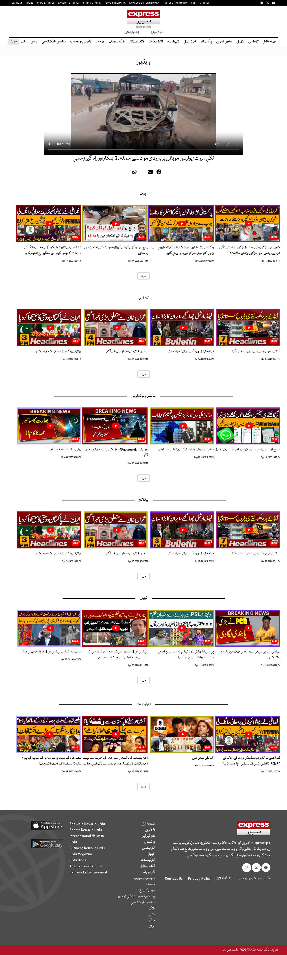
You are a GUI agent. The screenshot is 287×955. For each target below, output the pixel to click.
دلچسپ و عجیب (80, 41)
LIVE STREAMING (116, 3)
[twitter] (128, 173)
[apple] (40, 827)
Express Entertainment (88, 872)
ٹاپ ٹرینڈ (173, 41)
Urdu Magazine (81, 854)
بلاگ (151, 908)
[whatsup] (135, 173)
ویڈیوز (151, 920)
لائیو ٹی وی (144, 32)
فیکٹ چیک (116, 41)
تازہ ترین (253, 41)
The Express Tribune (86, 866)
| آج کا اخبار (156, 32)
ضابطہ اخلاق (224, 878)
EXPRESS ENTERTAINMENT (145, 3)
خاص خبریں (224, 41)
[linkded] (143, 173)
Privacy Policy (199, 878)
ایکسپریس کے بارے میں (254, 878)
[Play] (248, 223)
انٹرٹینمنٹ (156, 41)
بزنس (34, 41)
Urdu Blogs (78, 860)
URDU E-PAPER (46, 3)
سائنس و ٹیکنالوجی (54, 41)
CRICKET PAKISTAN (176, 3)
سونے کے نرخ (147, 890)
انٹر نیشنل (190, 41)
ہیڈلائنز (143, 500)
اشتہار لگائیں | (131, 32)
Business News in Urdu (87, 848)
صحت (100, 41)
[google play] (40, 845)
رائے (23, 41)
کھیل (240, 41)
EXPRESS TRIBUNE (23, 3)
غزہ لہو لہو (148, 836)
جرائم (152, 926)
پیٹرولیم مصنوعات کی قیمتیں (136, 896)
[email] (151, 173)
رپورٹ (143, 194)
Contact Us (174, 878)
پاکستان (206, 41)
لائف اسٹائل (136, 41)
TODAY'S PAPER (200, 3)
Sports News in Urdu (86, 830)
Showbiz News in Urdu (87, 824)
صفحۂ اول (269, 41)
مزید (13, 41)
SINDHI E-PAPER (92, 3)
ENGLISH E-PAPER (69, 3)
